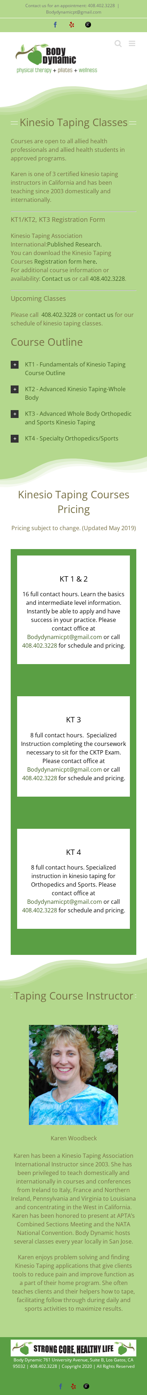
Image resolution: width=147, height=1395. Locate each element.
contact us (99, 315)
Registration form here (65, 261)
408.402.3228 (107, 279)
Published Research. (74, 244)
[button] (73, 369)
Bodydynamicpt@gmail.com (73, 12)
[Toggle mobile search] (118, 43)
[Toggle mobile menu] (132, 43)
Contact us (56, 279)
